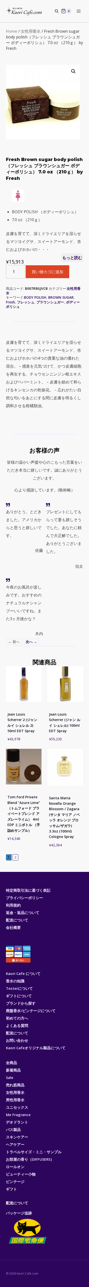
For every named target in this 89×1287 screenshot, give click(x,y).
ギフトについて (19, 995)
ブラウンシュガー (50, 302)
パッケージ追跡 (19, 1212)
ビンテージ (15, 1181)
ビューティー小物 (21, 1174)
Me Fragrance (18, 1114)
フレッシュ (25, 302)
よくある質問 (17, 1025)
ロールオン (15, 1166)
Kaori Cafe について (23, 973)
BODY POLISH (35, 297)
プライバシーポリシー (24, 897)
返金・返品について (22, 912)
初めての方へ (17, 1018)
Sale (9, 1077)
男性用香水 (15, 1099)
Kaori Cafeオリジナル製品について (36, 1047)
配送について (17, 919)
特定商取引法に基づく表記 (28, 890)
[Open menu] (78, 11)
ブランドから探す (21, 1003)
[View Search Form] (54, 11)
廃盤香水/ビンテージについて (31, 1010)
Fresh (10, 302)
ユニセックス (17, 1107)
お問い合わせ (17, 1040)
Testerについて (19, 988)
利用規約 (13, 905)
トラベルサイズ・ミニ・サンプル (34, 1151)
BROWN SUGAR (61, 297)
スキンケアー (17, 1136)
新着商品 (13, 1070)
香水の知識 (15, 980)
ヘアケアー (15, 1144)
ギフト (11, 1188)
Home (11, 31)
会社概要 (13, 927)
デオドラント (17, 1122)
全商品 (11, 1062)
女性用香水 (31, 31)
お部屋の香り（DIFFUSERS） (30, 1159)
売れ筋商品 (15, 1084)
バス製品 (13, 1129)
